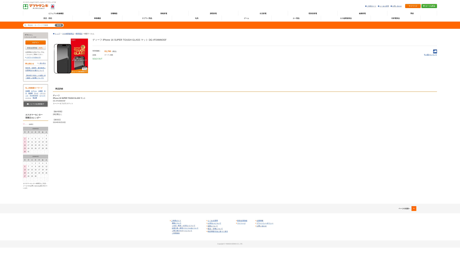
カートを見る (430, 6)
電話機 (35, 98)
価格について (176, 223)
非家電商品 (395, 18)
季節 (412, 13)
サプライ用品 (147, 18)
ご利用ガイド (371, 6)
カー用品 (296, 18)
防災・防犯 (48, 18)
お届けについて (431, 55)
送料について (213, 226)
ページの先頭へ (404, 208)
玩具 (196, 18)
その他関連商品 (346, 18)
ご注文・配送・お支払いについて (183, 226)
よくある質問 (384, 6)
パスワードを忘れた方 (33, 57)
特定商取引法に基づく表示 (218, 231)
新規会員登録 (35, 48)
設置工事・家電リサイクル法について (185, 228)
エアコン (34, 91)
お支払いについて (214, 223)
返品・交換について (215, 229)
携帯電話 (79, 34)
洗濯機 (27, 91)
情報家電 (163, 13)
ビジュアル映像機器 (56, 13)
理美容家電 (313, 13)
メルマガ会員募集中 (36, 104)
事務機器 (97, 18)
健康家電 (362, 13)
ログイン (35, 42)
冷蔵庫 (40, 91)
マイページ (413, 6)
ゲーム (246, 18)
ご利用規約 (176, 233)
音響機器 (114, 13)
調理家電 (213, 13)
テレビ (36, 93)
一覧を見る (42, 63)
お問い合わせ (397, 6)
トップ (57, 34)
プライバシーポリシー (265, 223)
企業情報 (260, 221)
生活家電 (263, 13)
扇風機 (30, 93)
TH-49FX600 (34, 95)
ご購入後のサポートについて (182, 231)
